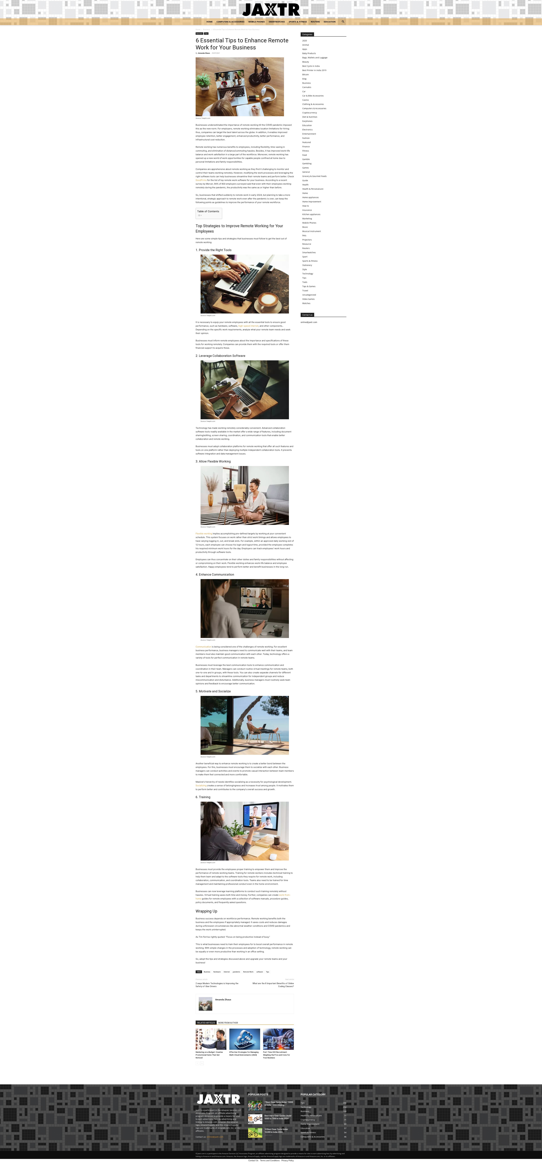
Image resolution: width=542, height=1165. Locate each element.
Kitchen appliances (311, 214)
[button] (343, 22)
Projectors (307, 239)
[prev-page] (197, 1063)
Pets (304, 235)
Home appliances (310, 197)
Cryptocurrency (309, 112)
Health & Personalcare (312, 189)
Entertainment (309, 133)
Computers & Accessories (230, 21)
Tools (304, 282)
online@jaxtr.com (215, 1136)
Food (304, 155)
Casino (305, 100)
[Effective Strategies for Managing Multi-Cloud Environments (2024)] (244, 1039)
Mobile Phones (256, 21)
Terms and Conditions (270, 1160)
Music (305, 227)
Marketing (307, 218)
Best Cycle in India (311, 66)
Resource (306, 244)
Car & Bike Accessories (313, 95)
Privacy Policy (287, 1160)
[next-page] (202, 1063)
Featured (306, 142)
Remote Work (248, 972)
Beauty (305, 61)
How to (305, 205)
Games (305, 167)
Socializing (201, 785)
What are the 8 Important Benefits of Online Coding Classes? (273, 985)
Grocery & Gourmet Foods (314, 176)
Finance (306, 146)
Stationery (307, 265)
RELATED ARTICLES (206, 1023)
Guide (305, 180)
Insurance (307, 210)
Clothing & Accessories (313, 104)
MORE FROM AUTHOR (228, 1023)
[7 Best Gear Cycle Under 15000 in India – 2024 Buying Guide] (255, 1105)
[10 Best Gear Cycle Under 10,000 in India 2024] (255, 1133)
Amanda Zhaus (204, 53)
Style (304, 269)
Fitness (305, 150)
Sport (304, 256)
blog (304, 78)
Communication (203, 646)
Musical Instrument (311, 231)
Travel (305, 290)
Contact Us (253, 1160)
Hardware (217, 972)
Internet (227, 972)
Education (330, 21)
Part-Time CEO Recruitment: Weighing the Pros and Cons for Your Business (276, 1055)
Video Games (308, 299)
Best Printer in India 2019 (314, 70)
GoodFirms (201, 180)
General (306, 172)
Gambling (307, 163)
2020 (304, 40)
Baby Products (309, 53)
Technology (307, 273)
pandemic (236, 972)
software (259, 972)
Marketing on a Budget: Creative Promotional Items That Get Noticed (209, 1055)
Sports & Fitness (298, 21)
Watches (306, 303)
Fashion (306, 138)
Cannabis (306, 87)
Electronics (307, 129)
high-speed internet (248, 326)
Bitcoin (305, 74)
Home (209, 21)
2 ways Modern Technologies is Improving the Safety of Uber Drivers (217, 985)
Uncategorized (309, 294)
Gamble (306, 159)
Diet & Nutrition (309, 117)
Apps (304, 49)
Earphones (307, 121)
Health (305, 184)
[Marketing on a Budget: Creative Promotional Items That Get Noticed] (211, 1039)
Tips (206, 33)
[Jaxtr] (271, 9)
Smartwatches (277, 21)
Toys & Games (308, 286)
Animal (305, 44)
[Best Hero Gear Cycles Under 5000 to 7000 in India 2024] (255, 1119)
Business (206, 29)
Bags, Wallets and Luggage (314, 57)
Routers (315, 21)
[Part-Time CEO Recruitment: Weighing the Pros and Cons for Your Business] (278, 1039)
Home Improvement (311, 201)
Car (304, 91)
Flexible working (204, 533)
